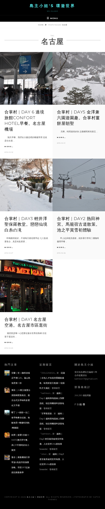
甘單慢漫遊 (46, 413)
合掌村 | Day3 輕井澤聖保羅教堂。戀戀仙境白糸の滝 (26, 224)
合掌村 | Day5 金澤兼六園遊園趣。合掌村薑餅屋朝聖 (78, 117)
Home (41, 25)
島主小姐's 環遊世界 (52, 5)
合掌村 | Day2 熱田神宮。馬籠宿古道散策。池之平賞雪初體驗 (78, 224)
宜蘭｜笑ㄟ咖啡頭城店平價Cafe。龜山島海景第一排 (20, 378)
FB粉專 (80, 404)
